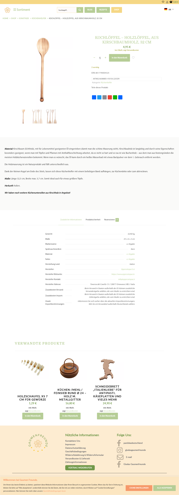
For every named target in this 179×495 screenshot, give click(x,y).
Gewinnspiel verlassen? (90, 490)
